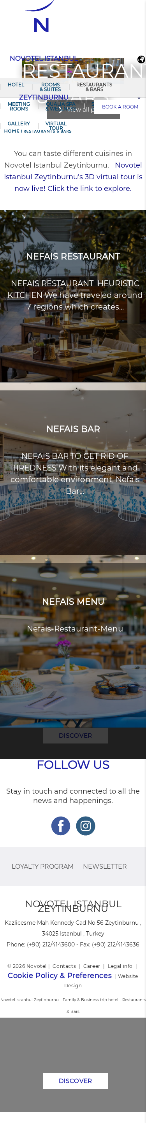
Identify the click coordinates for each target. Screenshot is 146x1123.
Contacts (64, 966)
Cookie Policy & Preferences (60, 975)
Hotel (16, 84)
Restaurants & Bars (94, 87)
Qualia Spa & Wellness (61, 106)
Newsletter (105, 866)
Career (91, 966)
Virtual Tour (56, 126)
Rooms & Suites (50, 87)
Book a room (120, 107)
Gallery (19, 123)
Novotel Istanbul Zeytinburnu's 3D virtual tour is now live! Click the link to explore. (73, 177)
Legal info (120, 966)
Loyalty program (43, 866)
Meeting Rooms (19, 106)
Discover (76, 1081)
